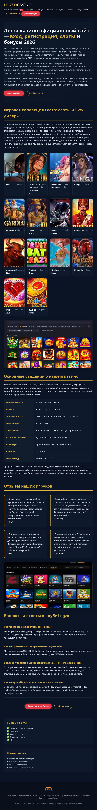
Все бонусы (34, 93)
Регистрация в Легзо (38, 706)
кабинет (13, 13)
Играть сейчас (14, 93)
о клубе (59, 9)
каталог (70, 9)
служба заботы (85, 9)
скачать (30, 9)
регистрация (30, 13)
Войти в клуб (63, 706)
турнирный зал (13, 9)
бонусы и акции (45, 9)
